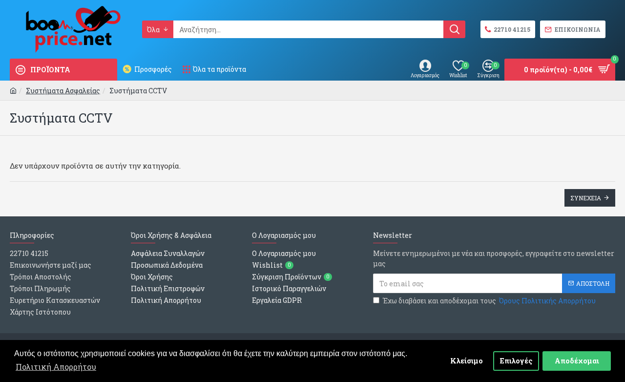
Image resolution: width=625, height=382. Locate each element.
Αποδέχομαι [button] (577, 360)
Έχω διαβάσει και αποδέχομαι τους (489, 300)
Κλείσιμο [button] (466, 360)
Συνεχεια (585, 198)
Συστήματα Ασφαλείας (63, 90)
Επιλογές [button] (516, 360)
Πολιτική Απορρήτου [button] (56, 366)
